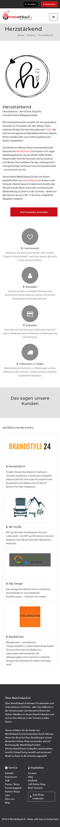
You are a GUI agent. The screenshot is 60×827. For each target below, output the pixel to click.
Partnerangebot (13, 787)
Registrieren (50, 4)
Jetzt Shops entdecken (38, 796)
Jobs (7, 795)
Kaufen (31, 35)
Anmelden (31, 4)
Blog (7, 802)
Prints (48, 129)
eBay (30, 776)
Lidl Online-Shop (37, 784)
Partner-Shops (12, 791)
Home (20, 35)
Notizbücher (23, 151)
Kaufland (32, 780)
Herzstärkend (30, 180)
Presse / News (12, 784)
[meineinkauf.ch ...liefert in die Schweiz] (17, 16)
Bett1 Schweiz (35, 787)
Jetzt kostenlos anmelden (34, 212)
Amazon (32, 773)
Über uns (9, 798)
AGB (7, 780)
